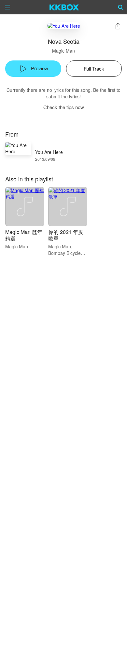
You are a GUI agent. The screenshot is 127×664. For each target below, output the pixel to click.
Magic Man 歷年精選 (23, 235)
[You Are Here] (63, 25)
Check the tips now (63, 107)
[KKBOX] (64, 7)
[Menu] (7, 7)
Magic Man (63, 50)
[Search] (121, 7)
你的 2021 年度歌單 (65, 235)
